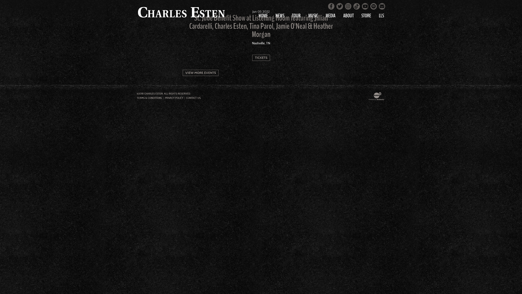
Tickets (261, 58)
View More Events (200, 73)
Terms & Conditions (149, 98)
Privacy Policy (174, 98)
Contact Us (193, 98)
